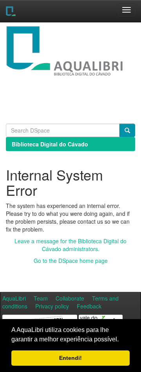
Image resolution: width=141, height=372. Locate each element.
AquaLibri (14, 298)
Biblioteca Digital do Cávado (50, 144)
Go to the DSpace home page (71, 260)
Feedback (89, 306)
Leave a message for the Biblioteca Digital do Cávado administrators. (70, 245)
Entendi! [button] (70, 358)
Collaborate (70, 298)
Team (41, 298)
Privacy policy (52, 306)
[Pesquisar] (127, 130)
